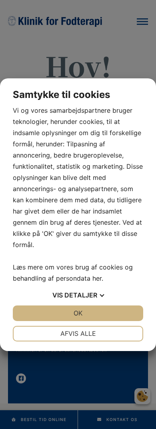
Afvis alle (78, 333)
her (97, 278)
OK (78, 313)
